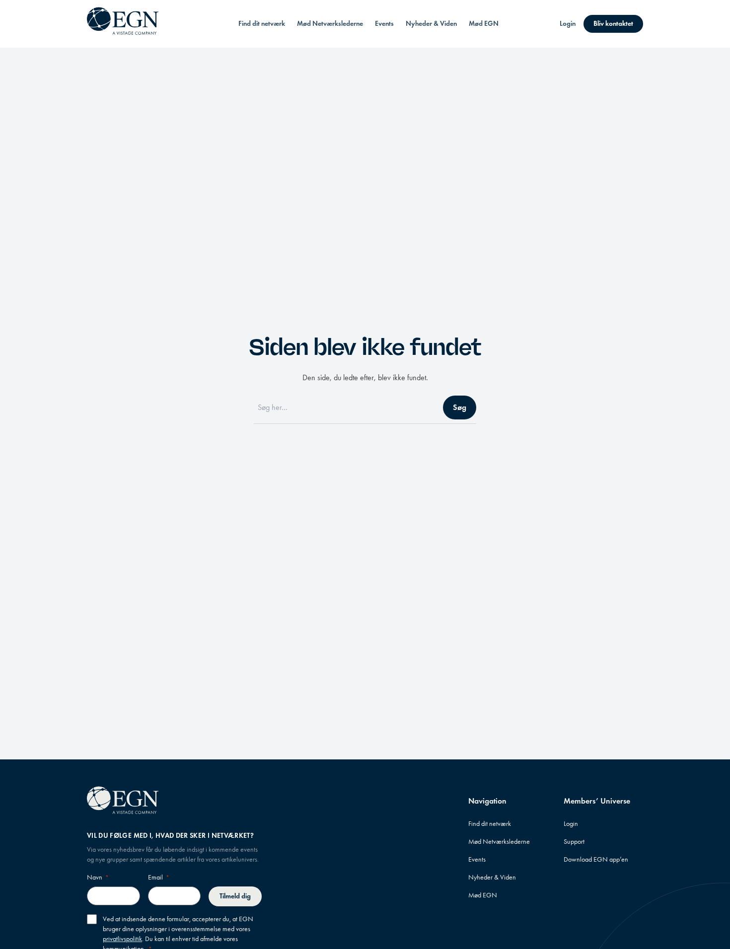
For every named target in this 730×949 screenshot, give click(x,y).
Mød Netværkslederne (330, 23)
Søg (459, 407)
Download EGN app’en (596, 859)
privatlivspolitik (122, 939)
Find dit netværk (261, 23)
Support (574, 841)
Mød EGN (484, 23)
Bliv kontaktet (613, 23)
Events (384, 23)
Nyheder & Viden (431, 23)
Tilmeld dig (235, 896)
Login (568, 23)
